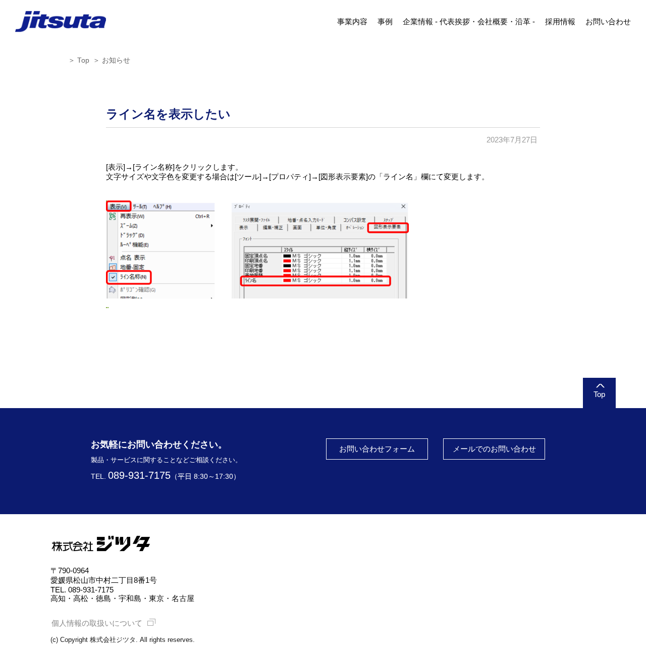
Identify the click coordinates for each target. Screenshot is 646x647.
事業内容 (352, 21)
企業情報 (418, 21)
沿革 (522, 21)
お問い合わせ (608, 21)
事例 (385, 21)
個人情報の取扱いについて (96, 623)
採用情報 (560, 21)
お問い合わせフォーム (377, 448)
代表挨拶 (455, 21)
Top (83, 60)
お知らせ (116, 60)
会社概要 (492, 21)
